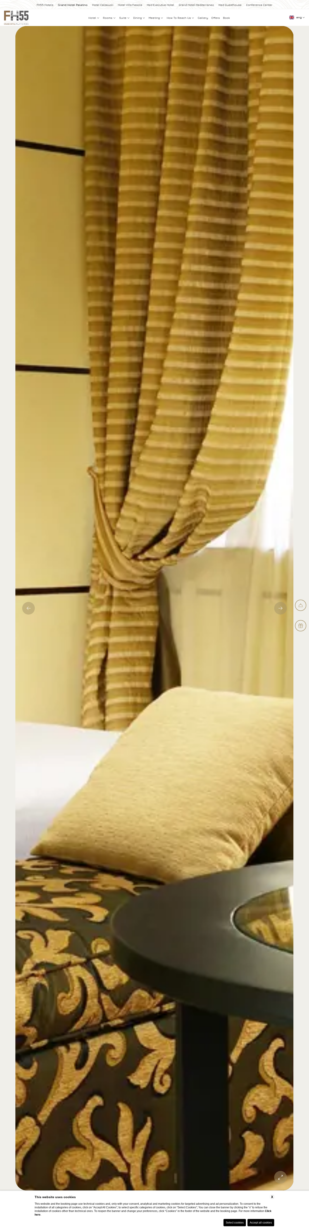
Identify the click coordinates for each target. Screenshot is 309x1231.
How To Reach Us (179, 17)
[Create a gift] (300, 625)
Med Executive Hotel (160, 5)
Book (226, 17)
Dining (138, 17)
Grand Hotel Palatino (73, 5)
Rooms (108, 17)
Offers (215, 17)
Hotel (92, 17)
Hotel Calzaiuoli (102, 5)
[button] (28, 608)
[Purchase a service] (300, 605)
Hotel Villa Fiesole (130, 5)
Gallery (203, 17)
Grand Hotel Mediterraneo (196, 5)
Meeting (155, 17)
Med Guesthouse (230, 5)
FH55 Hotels (45, 5)
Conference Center (259, 5)
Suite (123, 17)
